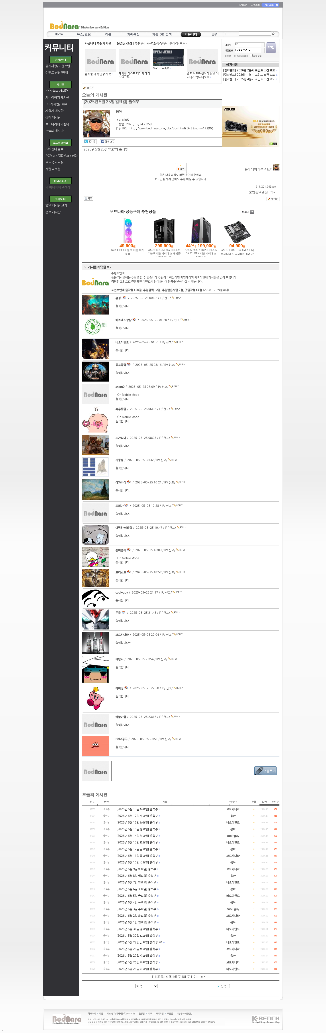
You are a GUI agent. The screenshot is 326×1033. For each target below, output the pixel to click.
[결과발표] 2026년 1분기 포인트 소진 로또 (250, 75)
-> (56, 91)
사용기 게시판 (54, 111)
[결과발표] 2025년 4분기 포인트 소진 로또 (250, 79)
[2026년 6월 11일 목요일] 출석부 (137, 856)
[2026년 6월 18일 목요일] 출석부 (137, 809)
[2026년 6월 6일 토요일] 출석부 (136, 889)
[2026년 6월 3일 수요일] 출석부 (136, 909)
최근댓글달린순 (156, 43)
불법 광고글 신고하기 (262, 192)
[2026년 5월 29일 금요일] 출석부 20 (139, 942)
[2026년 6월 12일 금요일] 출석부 (137, 849)
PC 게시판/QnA (56, 104)
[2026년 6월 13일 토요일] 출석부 (137, 842)
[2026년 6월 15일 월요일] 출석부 (137, 829)
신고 (167, 298)
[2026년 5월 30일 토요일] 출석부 (137, 936)
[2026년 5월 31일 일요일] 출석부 (137, 929)
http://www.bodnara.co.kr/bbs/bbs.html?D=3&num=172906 (172, 128)
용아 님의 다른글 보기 (259, 169)
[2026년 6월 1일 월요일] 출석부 (136, 922)
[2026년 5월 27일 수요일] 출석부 (137, 956)
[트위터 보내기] (90, 141)
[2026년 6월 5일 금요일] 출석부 (136, 896)
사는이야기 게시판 (57, 97)
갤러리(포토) (178, 43)
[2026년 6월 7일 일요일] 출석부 (136, 882)
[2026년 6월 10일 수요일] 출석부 (137, 862)
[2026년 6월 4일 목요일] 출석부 (136, 902)
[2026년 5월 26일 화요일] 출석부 (137, 962)
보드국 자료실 (54, 162)
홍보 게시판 (53, 212)
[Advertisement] (189, 20)
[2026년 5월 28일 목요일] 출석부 (137, 949)
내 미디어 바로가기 (57, 187)
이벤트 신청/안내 (56, 73)
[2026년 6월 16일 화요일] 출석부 (137, 822)
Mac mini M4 (161, 68)
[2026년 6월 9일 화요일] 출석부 (136, 869)
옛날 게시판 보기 (56, 205)
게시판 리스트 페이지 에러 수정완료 (134, 75)
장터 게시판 (53, 117)
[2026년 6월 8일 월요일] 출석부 (136, 876)
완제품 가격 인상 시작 (98, 74)
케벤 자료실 (53, 169)
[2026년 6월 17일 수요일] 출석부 (137, 816)
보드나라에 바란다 (57, 124)
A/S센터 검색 (54, 149)
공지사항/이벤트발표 (59, 66)
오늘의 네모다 (54, 131)
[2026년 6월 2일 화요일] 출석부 (136, 916)
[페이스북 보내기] (107, 141)
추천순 (139, 43)
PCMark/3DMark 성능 (61, 156)
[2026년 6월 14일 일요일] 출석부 (137, 836)
